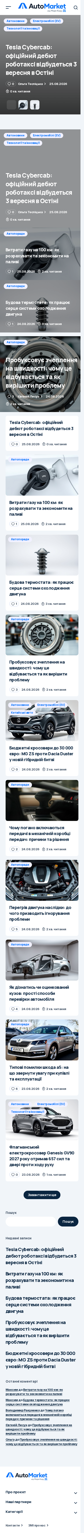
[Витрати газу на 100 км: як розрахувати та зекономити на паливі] (42, 64)
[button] (8, 7)
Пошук (11, 1212)
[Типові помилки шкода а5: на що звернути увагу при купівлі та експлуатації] (42, 1040)
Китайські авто (22, 713)
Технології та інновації (23, 143)
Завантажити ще (42, 1194)
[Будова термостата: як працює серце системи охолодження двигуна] (42, 306)
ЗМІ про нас (36, 1525)
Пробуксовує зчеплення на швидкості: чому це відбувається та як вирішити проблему (37, 1332)
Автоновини (15, 135)
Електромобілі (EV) (47, 135)
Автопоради (16, 21)
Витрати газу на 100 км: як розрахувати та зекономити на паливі (40, 1280)
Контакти (13, 1525)
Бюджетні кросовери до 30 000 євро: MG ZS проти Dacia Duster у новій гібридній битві (41, 1359)
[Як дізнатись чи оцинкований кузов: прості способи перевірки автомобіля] (42, 960)
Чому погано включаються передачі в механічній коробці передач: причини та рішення (39, 1414)
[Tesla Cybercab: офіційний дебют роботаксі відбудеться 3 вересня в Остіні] (42, 178)
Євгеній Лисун (16, 1425)
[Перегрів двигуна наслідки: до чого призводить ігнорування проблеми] (42, 880)
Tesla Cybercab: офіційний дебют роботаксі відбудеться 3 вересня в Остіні (41, 1256)
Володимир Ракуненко (23, 1410)
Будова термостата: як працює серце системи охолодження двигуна (40, 1304)
